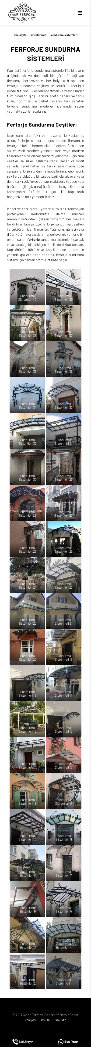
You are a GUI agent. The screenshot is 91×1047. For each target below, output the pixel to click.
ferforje (33, 239)
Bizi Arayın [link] (25, 1042)
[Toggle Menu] (80, 13)
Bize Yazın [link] (71, 1042)
